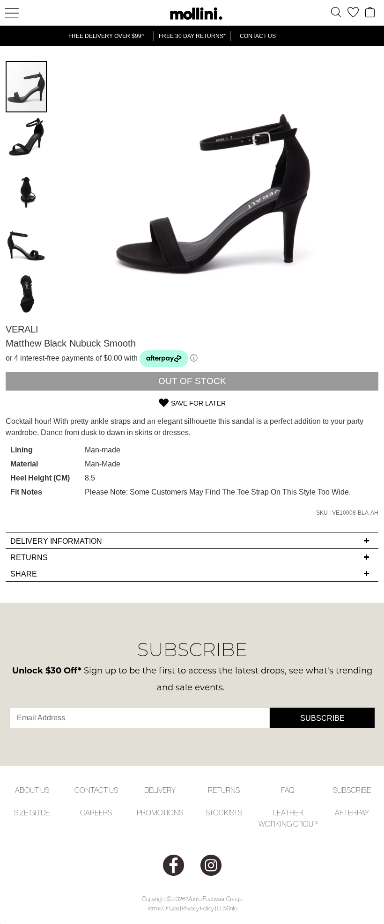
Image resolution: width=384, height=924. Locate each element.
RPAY (360, 812)
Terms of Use (163, 908)
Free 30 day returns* (192, 36)
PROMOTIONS (160, 812)
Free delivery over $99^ (106, 36)
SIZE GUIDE (32, 812)
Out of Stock (192, 381)
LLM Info (227, 908)
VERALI (22, 329)
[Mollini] (192, 13)
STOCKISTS (224, 812)
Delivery (160, 790)
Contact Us (258, 36)
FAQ (288, 790)
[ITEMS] (370, 12)
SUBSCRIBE (352, 790)
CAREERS (96, 812)
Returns (224, 790)
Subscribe (322, 718)
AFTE (343, 812)
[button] (27, 138)
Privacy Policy (198, 908)
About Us (32, 790)
